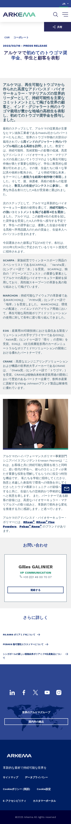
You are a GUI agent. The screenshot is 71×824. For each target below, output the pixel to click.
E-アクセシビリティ (14, 800)
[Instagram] (59, 693)
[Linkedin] (12, 693)
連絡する (35, 589)
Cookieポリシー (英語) (16, 789)
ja (63, 3)
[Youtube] (47, 693)
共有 (59, 26)
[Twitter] (35, 693)
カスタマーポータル (44, 800)
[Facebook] (24, 693)
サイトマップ (10, 777)
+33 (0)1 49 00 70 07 (37, 577)
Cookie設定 (44, 789)
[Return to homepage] (19, 14)
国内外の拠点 (36, 721)
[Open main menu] (65, 14)
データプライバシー (36, 777)
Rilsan (29, 522)
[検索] (56, 14)
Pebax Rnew (30, 526)
